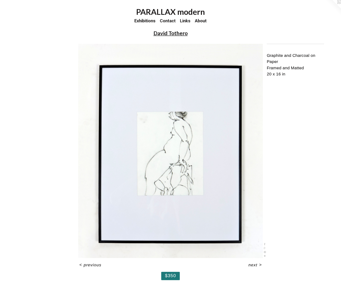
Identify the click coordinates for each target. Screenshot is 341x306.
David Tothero (171, 33)
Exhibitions (145, 20)
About (201, 20)
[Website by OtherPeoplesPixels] (333, 8)
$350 (170, 275)
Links (185, 20)
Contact (168, 20)
